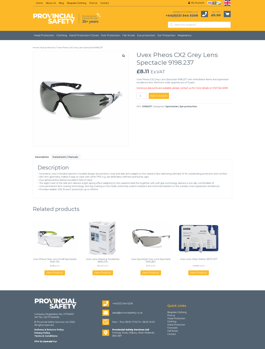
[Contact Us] (204, 13)
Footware (172, 327)
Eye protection (146, 35)
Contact (104, 3)
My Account (197, 2)
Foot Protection (110, 35)
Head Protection (44, 35)
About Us (51, 3)
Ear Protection (166, 35)
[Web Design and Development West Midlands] (50, 341)
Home (39, 3)
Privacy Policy (42, 332)
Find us (171, 315)
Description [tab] (42, 157)
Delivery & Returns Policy (49, 329)
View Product (54, 272)
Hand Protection (176, 324)
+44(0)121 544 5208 (182, 15)
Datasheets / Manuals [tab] (65, 157)
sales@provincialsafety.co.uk (185, 12)
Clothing (61, 35)
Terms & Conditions (46, 336)
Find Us (93, 3)
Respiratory (185, 35)
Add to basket (158, 95)
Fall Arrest (128, 35)
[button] (123, 56)
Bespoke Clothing (76, 3)
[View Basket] (227, 13)
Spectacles (172, 106)
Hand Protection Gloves (84, 35)
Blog (61, 3)
